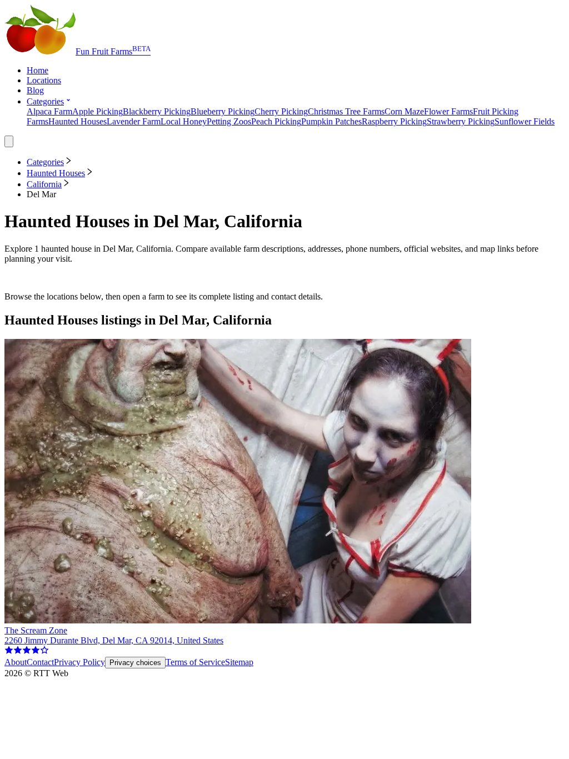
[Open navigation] (8, 141)
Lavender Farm (134, 121)
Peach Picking (276, 121)
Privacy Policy (79, 662)
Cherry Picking (281, 111)
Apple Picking (97, 111)
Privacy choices (135, 662)
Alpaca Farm (49, 111)
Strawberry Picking (461, 121)
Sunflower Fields (525, 121)
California (44, 184)
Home (37, 70)
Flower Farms (448, 111)
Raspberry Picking (394, 121)
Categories (45, 101)
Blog (35, 90)
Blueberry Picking (222, 111)
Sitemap (239, 662)
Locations (44, 80)
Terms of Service (195, 662)
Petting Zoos (229, 121)
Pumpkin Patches (331, 121)
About (15, 662)
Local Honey (184, 121)
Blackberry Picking (157, 111)
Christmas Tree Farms (346, 111)
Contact (40, 662)
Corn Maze (404, 111)
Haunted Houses (77, 121)
